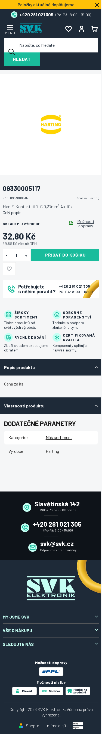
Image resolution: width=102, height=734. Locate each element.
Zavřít (33, 304)
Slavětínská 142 (57, 504)
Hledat (22, 59)
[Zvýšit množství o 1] (26, 255)
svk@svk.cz (57, 543)
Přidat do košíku (65, 254)
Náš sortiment (59, 437)
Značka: (87, 198)
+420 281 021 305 (74, 286)
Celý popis (12, 212)
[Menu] (9, 29)
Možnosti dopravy (85, 223)
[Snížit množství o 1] (6, 255)
